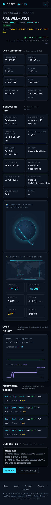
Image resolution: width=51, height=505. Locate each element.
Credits (25, 489)
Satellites (15, 13)
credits (28, 499)
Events (41, 486)
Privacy (28, 486)
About (16, 486)
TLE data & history (28, 470)
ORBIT (15, 4)
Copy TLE (9, 471)
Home (5, 13)
